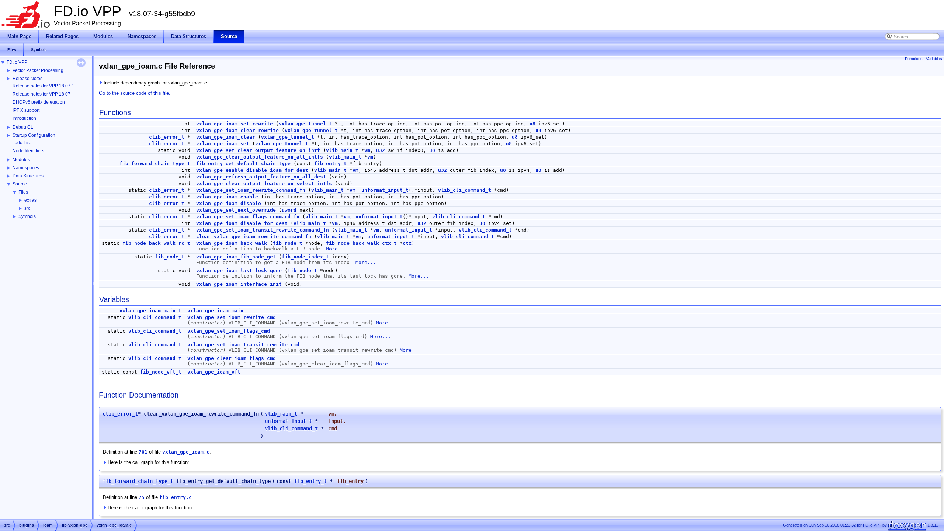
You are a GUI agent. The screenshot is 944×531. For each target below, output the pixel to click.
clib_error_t (166, 137)
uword (289, 210)
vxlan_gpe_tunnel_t (305, 123)
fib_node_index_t (305, 257)
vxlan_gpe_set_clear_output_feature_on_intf (258, 150)
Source (20, 184)
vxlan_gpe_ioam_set (222, 143)
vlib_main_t (342, 150)
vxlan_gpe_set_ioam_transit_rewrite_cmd (243, 344)
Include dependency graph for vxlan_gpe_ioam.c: (155, 83)
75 (142, 497)
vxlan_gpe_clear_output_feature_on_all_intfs (259, 157)
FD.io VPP (17, 62)
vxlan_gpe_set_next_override (236, 210)
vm (367, 150)
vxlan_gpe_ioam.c (185, 452)
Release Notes (27, 78)
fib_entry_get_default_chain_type (243, 163)
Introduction (24, 118)
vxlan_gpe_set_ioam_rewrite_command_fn (250, 190)
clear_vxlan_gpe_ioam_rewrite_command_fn (253, 236)
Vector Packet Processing (38, 70)
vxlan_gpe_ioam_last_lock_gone (239, 270)
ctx (407, 243)
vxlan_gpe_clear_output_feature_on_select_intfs (264, 183)
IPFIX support (26, 110)
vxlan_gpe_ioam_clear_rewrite (237, 130)
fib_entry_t (330, 163)
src (27, 208)
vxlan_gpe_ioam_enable (227, 196)
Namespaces (26, 167)
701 (143, 452)
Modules (21, 159)
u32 (380, 150)
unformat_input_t (385, 190)
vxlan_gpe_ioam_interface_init (239, 284)
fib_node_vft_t (160, 372)
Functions (914, 58)
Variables (934, 58)
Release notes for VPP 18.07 (41, 94)
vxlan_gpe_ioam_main (215, 310)
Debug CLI (23, 127)
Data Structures (28, 175)
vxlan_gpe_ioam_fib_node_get (236, 257)
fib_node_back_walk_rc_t (156, 243)
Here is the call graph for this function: (147, 462)
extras (30, 200)
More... (336, 248)
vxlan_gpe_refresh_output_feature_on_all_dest (261, 177)
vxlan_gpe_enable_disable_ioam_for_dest (252, 170)
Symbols (27, 216)
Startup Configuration (34, 135)
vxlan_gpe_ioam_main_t (150, 310)
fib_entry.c (175, 497)
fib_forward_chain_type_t (154, 163)
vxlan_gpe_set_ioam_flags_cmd (228, 331)
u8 (532, 123)
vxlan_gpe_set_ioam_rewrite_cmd (231, 317)
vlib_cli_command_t (464, 190)
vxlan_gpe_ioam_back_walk (231, 243)
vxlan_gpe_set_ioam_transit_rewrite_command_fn (262, 230)
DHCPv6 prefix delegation (39, 102)
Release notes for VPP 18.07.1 (43, 85)
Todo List (22, 142)
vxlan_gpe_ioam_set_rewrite (234, 123)
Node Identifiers (28, 150)
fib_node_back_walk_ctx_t (361, 243)
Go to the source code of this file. (134, 93)
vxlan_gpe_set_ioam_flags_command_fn (247, 216)
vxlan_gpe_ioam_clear (225, 137)
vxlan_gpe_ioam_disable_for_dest (242, 223)
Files (23, 192)
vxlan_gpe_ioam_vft (213, 372)
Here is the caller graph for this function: (149, 507)
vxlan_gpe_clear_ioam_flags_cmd (231, 358)
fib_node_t (287, 243)
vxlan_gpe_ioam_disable (228, 203)
